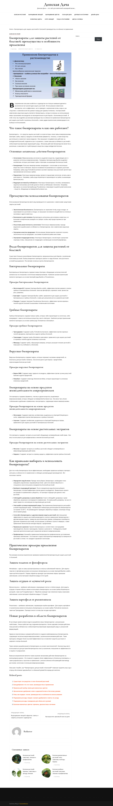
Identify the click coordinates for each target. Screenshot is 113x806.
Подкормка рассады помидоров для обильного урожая (32, 701)
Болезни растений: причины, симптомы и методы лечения (29, 771)
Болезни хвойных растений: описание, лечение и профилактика (60, 771)
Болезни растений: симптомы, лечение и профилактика (29, 757)
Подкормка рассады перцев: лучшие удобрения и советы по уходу (36, 698)
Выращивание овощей (35, 14)
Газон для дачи (67, 14)
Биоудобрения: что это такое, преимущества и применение (33, 684)
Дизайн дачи (95, 14)
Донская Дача (56, 4)
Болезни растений (20, 14)
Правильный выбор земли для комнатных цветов (30, 688)
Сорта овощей (49, 19)
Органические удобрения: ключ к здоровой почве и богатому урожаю (36, 691)
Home (11, 29)
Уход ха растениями (63, 19)
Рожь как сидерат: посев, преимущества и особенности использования (37, 694)
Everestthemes (24, 803)
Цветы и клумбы (77, 19)
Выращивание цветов (52, 14)
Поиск (77, 36)
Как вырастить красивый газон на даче (57, 716)
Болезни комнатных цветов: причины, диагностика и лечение (34, 704)
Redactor (39, 49)
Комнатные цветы (36, 19)
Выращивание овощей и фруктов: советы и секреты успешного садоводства (24, 716)
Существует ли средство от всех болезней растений (31, 681)
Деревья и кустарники (81, 14)
